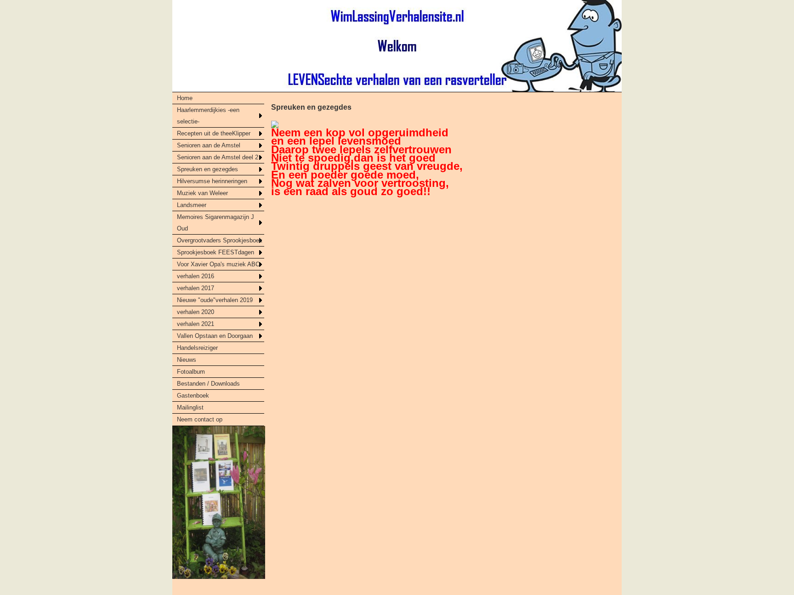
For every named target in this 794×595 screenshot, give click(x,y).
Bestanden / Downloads (208, 383)
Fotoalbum (191, 371)
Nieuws (186, 359)
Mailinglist (190, 407)
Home (185, 98)
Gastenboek (193, 395)
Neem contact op (199, 419)
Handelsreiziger (197, 347)
